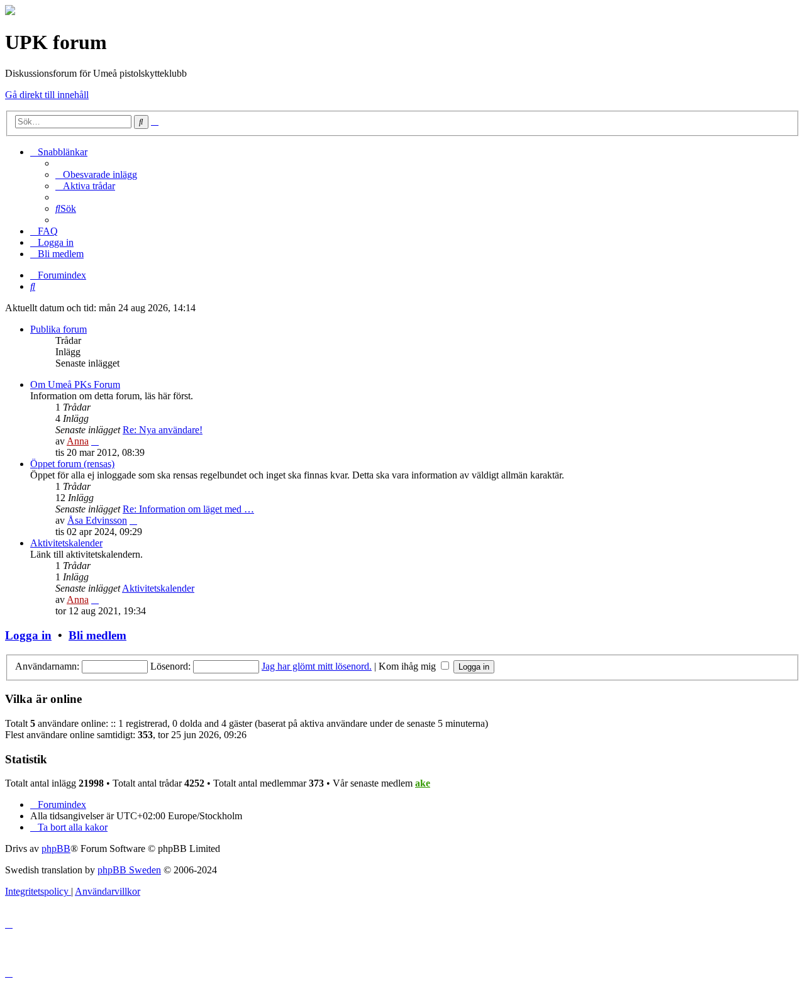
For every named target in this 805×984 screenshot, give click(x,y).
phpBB (56, 848)
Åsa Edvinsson (97, 520)
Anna (78, 441)
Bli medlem (97, 635)
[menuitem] (96, 174)
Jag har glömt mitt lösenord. (317, 666)
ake (422, 783)
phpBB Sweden (129, 870)
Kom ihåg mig (408, 666)
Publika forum (58, 329)
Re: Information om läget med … (188, 509)
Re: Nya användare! (163, 429)
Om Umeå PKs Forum (75, 384)
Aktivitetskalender (66, 543)
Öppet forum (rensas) (72, 463)
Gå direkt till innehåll (47, 94)
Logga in (28, 635)
